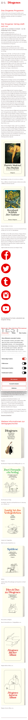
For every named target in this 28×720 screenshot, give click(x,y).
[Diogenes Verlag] (14, 2)
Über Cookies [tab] (22, 333)
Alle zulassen (14, 379)
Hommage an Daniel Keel (6, 415)
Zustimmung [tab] (5, 333)
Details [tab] (14, 333)
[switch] (24, 363)
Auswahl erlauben (14, 383)
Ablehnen (14, 388)
